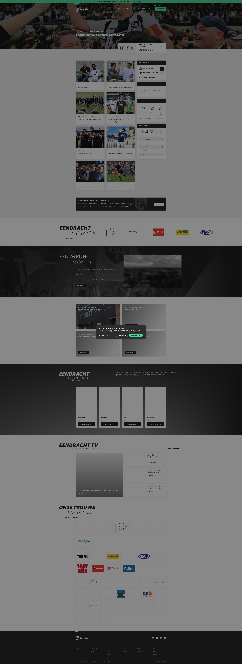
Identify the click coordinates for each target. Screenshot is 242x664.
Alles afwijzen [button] (122, 335)
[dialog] (121, 332)
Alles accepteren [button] (135, 335)
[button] (104, 335)
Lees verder (137, 331)
